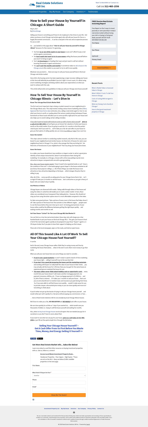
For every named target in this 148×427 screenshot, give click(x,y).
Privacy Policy (92, 409)
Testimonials (93, 11)
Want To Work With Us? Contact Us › (107, 3)
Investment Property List (51, 409)
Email (34, 387)
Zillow (85, 109)
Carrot (88, 424)
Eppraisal (33, 111)
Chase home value (45, 111)
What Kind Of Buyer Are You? (42, 373)
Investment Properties (38, 11)
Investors (80, 11)
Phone (34, 380)
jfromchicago (36, 31)
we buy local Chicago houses (46, 312)
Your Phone (95, 50)
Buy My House (54, 11)
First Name (35, 365)
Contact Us (100, 409)
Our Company (68, 11)
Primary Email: (97, 59)
